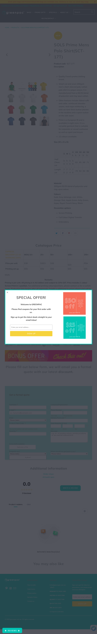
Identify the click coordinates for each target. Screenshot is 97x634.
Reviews (12, 630)
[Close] (7, 292)
